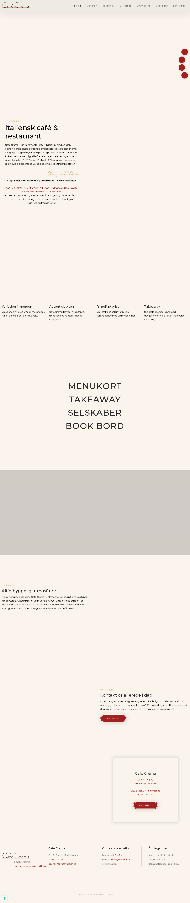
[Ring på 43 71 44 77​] (184, 52)
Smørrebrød (143, 5)
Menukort (92, 5)
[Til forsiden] (15, 5)
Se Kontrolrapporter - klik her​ (30, 866)
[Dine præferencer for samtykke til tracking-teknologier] (5, 898)
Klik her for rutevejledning (62, 864)
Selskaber (125, 5)
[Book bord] (182, 67)
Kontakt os (179, 5)
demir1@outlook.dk (146, 783)
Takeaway (108, 5)
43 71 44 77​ (147, 779)
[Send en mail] (182, 60)
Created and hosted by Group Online (95, 894)
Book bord (162, 5)
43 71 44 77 (117, 855)
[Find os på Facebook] (184, 75)
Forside (77, 5)
